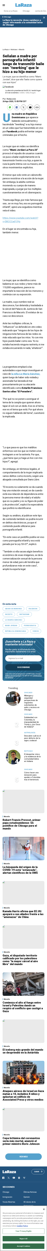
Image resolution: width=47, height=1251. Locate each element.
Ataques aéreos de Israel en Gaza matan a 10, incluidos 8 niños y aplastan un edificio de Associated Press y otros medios (23, 1095)
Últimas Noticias (30, 1192)
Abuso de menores (13, 609)
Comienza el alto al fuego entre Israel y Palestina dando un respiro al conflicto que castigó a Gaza (23, 1007)
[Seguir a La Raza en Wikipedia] (24, 1177)
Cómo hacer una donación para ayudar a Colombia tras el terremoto (32, 776)
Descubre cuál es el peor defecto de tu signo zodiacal (32, 738)
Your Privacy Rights (23, 1231)
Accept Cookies (23, 1246)
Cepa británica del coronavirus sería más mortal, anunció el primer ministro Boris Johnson (21, 1141)
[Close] (44, 1209)
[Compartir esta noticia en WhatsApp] (10, 107)
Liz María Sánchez (13, 620)
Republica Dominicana (15, 631)
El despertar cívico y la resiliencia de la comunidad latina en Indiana (32, 757)
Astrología (29, 733)
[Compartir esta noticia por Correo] (30, 107)
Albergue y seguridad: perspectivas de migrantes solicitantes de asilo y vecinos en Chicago (31, 702)
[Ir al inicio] (13, 1172)
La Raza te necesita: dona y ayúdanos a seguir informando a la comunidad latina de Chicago (23, 22)
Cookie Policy (22, 1226)
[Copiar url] (37, 107)
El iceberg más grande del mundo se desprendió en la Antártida (23, 1051)
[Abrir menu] (4, 5)
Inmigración (7, 1197)
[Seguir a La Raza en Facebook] (3, 1177)
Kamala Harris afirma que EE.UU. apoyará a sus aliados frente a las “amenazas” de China (23, 914)
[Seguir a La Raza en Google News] (19, 1177)
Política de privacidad (13, 676)
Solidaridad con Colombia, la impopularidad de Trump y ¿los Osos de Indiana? (32, 722)
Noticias (14, 49)
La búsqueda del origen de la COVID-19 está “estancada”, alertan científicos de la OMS (20, 869)
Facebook (33, 609)
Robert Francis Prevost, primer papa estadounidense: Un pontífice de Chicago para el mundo (21, 824)
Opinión (27, 1197)
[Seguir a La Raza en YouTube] (13, 1177)
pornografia (30, 625)
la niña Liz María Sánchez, (25, 373)
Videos (36, 631)
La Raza (6, 49)
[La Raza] (23, 5)
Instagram (24, 614)
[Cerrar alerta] (44, 18)
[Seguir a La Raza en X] (8, 1177)
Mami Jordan (11, 625)
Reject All (23, 1239)
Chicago (26, 11)
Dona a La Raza (10, 11)
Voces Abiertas (9, 1202)
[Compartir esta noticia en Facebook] (16, 107)
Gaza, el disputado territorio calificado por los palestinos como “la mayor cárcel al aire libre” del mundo (20, 960)
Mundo (21, 49)
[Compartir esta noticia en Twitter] (23, 107)
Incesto (9, 614)
